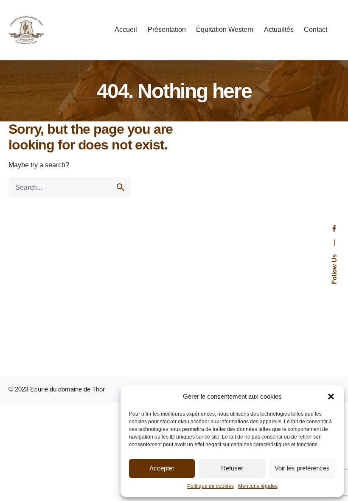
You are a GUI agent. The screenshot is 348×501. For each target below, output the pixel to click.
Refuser (232, 468)
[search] (120, 187)
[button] (331, 396)
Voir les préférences (302, 468)
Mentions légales (258, 486)
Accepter (161, 468)
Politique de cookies (210, 486)
